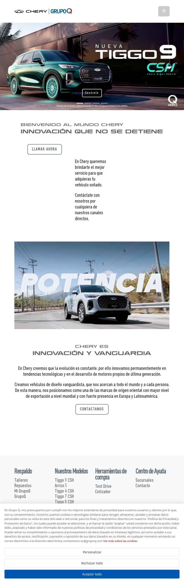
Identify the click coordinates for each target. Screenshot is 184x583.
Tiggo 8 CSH (64, 502)
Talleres (21, 480)
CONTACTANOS (92, 409)
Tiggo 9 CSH (64, 480)
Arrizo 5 (61, 485)
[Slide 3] (96, 103)
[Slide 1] (80, 103)
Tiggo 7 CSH (64, 496)
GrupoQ (20, 496)
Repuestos (22, 485)
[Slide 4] (104, 103)
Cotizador (103, 492)
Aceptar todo (92, 574)
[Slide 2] (88, 103)
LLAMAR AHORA (44, 149)
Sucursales (144, 480)
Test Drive (103, 486)
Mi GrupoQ (22, 491)
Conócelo (92, 93)
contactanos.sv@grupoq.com (83, 541)
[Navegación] (164, 11)
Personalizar (92, 552)
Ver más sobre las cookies (120, 541)
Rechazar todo (92, 563)
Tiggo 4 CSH (64, 491)
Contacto (143, 485)
